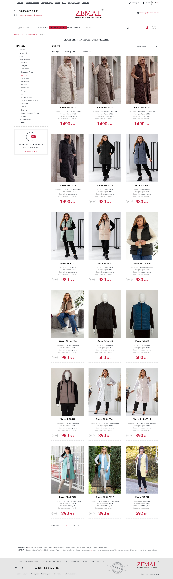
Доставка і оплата (32, 3)
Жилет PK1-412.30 (67, 341)
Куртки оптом (70, 548)
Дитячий (22, 123)
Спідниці (24, 110)
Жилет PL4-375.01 (105, 419)
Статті (57, 3)
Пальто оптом (81, 548)
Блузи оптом (103, 548)
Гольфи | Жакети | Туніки (30, 113)
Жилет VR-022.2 (67, 263)
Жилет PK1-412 (67, 419)
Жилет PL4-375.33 (67, 497)
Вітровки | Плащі (27, 72)
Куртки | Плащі (26, 97)
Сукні (23, 94)
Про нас (20, 3)
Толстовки (24, 62)
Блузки (23, 107)
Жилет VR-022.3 (142, 185)
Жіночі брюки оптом (35, 548)
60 (78, 525)
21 (70, 525)
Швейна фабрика (68, 550)
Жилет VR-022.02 (105, 185)
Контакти (85, 3)
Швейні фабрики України (52, 550)
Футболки (24, 91)
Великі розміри (25, 59)
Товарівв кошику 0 (154, 27)
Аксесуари (42, 27)
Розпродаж (57, 27)
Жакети (24, 85)
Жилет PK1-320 (142, 497)
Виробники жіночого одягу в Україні (104, 550)
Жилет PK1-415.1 (105, 341)
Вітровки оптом (59, 548)
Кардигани (25, 88)
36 (74, 525)
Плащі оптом (48, 548)
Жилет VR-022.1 (104, 263)
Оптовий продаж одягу (83, 550)
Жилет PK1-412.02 (142, 263)
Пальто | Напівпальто (29, 100)
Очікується (73, 27)
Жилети (24, 75)
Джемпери (25, 69)
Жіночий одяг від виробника (148, 550)
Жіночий (22, 50)
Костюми (24, 104)
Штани (23, 116)
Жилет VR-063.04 (68, 107)
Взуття (29, 27)
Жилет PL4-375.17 (105, 497)
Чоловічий (23, 53)
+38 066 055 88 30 (27, 11)
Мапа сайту (75, 561)
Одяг (19, 27)
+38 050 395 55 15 (48, 568)
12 (61, 525)
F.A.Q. (64, 3)
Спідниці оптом (92, 548)
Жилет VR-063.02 (68, 185)
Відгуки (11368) (74, 3)
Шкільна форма (25, 120)
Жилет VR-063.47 (105, 107)
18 (65, 525)
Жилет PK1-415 (142, 341)
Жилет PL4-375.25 (142, 419)
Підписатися (30, 151)
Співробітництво (47, 3)
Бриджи (24, 66)
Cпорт (21, 56)
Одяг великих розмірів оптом (127, 550)
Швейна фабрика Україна (34, 550)
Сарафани (25, 78)
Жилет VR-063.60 (142, 107)
